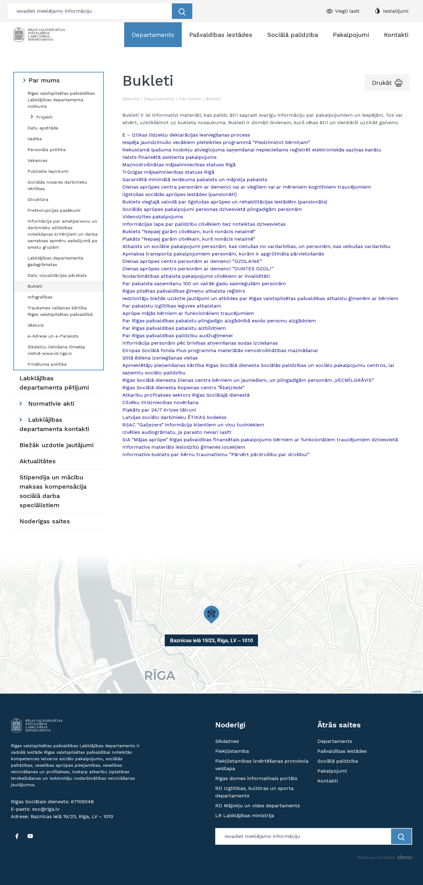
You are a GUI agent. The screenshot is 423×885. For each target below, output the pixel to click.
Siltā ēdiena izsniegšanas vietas (160, 358)
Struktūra (38, 199)
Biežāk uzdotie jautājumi (57, 445)
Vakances (37, 160)
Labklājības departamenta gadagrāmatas (55, 261)
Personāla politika (47, 149)
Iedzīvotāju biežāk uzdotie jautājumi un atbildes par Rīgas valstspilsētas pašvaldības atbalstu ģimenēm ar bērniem (260, 298)
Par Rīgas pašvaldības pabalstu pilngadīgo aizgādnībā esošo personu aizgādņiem (219, 321)
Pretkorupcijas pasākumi (54, 210)
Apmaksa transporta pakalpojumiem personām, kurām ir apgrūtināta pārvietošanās (223, 254)
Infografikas (40, 296)
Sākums (130, 98)
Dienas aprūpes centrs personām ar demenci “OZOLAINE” (192, 261)
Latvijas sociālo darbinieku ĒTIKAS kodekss (174, 417)
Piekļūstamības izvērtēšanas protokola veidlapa (261, 764)
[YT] (30, 836)
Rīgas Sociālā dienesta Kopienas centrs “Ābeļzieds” (183, 387)
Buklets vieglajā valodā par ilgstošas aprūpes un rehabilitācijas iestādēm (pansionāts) (224, 202)
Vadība (35, 138)
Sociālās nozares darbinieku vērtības (57, 185)
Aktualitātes (38, 461)
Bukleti (35, 286)
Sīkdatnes (227, 741)
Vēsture (36, 325)
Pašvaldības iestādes (220, 34)
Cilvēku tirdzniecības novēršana (161, 402)
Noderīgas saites (45, 521)
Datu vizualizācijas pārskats (57, 275)
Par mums (44, 80)
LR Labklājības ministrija (244, 815)
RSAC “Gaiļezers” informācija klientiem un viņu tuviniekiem (193, 425)
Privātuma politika (47, 364)
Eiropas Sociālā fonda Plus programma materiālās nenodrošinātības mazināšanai (220, 350)
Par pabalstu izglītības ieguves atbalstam (171, 306)
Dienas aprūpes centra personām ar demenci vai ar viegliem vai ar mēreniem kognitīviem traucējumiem (246, 187)
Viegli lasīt (347, 11)
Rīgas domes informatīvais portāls (256, 778)
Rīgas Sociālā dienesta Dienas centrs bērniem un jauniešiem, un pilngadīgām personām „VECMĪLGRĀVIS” (248, 380)
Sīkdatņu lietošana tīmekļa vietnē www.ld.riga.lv (56, 350)
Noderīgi (230, 725)
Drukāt (382, 82)
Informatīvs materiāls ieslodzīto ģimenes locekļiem (183, 447)
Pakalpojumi (351, 34)
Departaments (153, 34)
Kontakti (396, 34)
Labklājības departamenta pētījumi (54, 382)
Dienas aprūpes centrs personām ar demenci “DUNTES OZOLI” (197, 269)
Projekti (44, 117)
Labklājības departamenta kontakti (54, 424)
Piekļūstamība (232, 751)
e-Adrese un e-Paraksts (53, 336)
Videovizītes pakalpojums (152, 217)
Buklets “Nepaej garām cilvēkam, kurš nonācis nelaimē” (188, 231)
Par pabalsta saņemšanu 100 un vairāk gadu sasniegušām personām (204, 283)
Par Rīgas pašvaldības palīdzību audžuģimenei (177, 335)
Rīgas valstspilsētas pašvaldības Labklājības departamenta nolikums (61, 100)
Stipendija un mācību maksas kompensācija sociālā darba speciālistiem (53, 491)
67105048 (82, 801)
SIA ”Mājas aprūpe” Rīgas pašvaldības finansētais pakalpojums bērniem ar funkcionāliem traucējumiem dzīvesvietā (260, 439)
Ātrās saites (339, 725)
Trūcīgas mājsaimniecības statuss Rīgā (168, 172)
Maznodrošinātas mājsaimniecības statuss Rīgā (179, 165)
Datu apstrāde (43, 127)
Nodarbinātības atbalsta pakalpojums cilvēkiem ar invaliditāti (196, 276)
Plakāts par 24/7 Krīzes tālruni (159, 410)
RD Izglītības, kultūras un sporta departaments (254, 792)
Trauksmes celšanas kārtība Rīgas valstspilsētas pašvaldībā (60, 311)
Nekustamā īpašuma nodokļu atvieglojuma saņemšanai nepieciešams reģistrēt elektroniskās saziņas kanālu (251, 150)
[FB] (17, 836)
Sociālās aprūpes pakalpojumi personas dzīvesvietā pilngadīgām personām (212, 209)
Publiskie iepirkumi (48, 171)
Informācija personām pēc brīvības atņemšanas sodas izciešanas (200, 343)
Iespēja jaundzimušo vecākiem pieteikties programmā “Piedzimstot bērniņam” (216, 142)
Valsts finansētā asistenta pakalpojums (169, 157)
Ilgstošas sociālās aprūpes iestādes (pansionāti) (179, 194)
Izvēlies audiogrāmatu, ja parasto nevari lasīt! (176, 432)
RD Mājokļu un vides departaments (257, 806)
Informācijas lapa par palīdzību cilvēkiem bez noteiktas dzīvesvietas (204, 224)
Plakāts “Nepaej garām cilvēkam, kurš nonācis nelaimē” (188, 239)
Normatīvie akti (51, 403)
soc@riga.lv (45, 809)
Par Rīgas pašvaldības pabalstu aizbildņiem (174, 328)
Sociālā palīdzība (292, 34)
